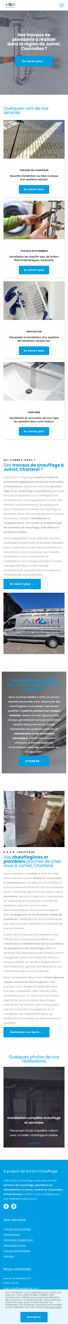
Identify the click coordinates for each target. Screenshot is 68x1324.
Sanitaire (8, 1256)
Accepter (34, 1317)
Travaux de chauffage (17, 1229)
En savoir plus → (34, 61)
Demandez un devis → (26, 1032)
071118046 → (34, 761)
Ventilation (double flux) (18, 1240)
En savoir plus (34, 189)
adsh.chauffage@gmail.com (21, 1288)
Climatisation (11, 1234)
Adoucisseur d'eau (14, 1245)
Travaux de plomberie (16, 1251)
